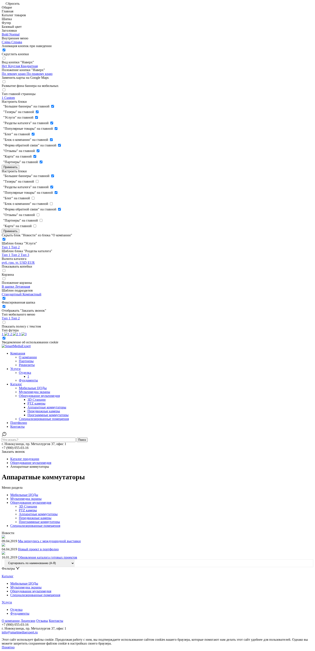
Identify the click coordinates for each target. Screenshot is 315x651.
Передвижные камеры (43, 411)
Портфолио (18, 423)
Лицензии (28, 621)
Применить (10, 167)
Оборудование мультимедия (39, 396)
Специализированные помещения (44, 419)
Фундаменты (28, 380)
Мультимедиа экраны (34, 392)
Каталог (16, 384)
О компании (28, 357)
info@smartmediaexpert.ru (20, 632)
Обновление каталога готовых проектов (47, 557)
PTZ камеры (36, 403)
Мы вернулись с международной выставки (49, 541)
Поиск (82, 439)
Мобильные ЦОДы (33, 388)
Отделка (25, 372)
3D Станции (36, 399)
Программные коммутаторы (48, 415)
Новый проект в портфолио (38, 549)
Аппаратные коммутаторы (46, 407)
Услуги (15, 369)
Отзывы (42, 621)
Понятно (8, 647)
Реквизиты (27, 365)
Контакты (17, 426)
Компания (17, 353)
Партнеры (26, 361)
